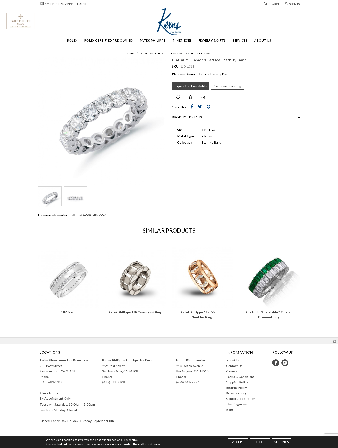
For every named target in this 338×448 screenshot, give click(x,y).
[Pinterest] (208, 107)
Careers (231, 371)
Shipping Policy (237, 382)
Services (240, 40)
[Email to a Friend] (203, 97)
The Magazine (236, 404)
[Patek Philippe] (20, 21)
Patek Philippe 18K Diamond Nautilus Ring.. (135, 314)
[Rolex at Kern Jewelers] (331, 13)
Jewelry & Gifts (212, 40)
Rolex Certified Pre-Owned (108, 40)
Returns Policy (236, 387)
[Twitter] (200, 107)
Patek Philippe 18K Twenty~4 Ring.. (68, 312)
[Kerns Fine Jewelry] (169, 21)
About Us (262, 40)
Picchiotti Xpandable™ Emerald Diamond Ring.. (203, 314)
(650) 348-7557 (94, 215)
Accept (238, 442)
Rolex (72, 40)
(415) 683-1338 (51, 382)
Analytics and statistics (142, 240)
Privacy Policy (236, 393)
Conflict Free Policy (240, 398)
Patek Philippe (152, 40)
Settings (281, 442)
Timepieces (181, 40)
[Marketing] (203, 246)
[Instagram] (284, 362)
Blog (229, 409)
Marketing (136, 247)
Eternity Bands (177, 53)
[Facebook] (192, 107)
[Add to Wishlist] (178, 97)
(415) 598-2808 (113, 382)
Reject (260, 442)
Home (131, 53)
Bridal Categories (151, 53)
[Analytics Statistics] (203, 240)
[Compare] (190, 97)
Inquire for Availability (190, 86)
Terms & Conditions (240, 376)
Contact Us (234, 366)
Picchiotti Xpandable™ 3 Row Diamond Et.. (269, 314)
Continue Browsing (227, 86)
